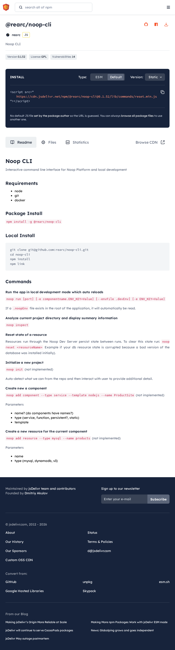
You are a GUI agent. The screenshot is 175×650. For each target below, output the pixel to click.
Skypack (89, 591)
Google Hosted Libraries (24, 591)
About (10, 533)
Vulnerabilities (63, 56)
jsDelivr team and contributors (52, 489)
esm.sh (164, 582)
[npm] (156, 24)
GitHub (10, 582)
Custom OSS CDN (19, 560)
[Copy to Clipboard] (162, 92)
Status (92, 533)
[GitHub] (146, 24)
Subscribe (158, 499)
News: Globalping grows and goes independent (122, 630)
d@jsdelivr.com (99, 551)
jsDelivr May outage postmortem (27, 638)
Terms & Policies (100, 542)
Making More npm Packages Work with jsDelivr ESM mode (129, 622)
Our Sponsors (16, 551)
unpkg (87, 582)
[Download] (166, 24)
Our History (14, 542)
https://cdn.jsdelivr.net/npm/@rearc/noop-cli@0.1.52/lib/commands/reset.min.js (86, 96)
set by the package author (51, 115)
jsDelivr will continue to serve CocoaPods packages (39, 630)
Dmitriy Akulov (36, 493)
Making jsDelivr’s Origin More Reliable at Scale (36, 622)
